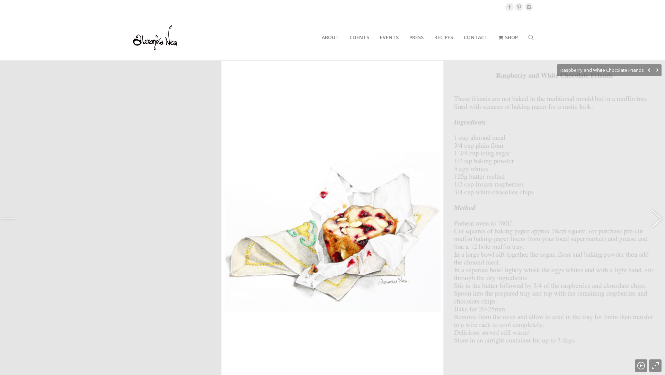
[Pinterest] (519, 7)
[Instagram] (529, 7)
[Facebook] (509, 7)
